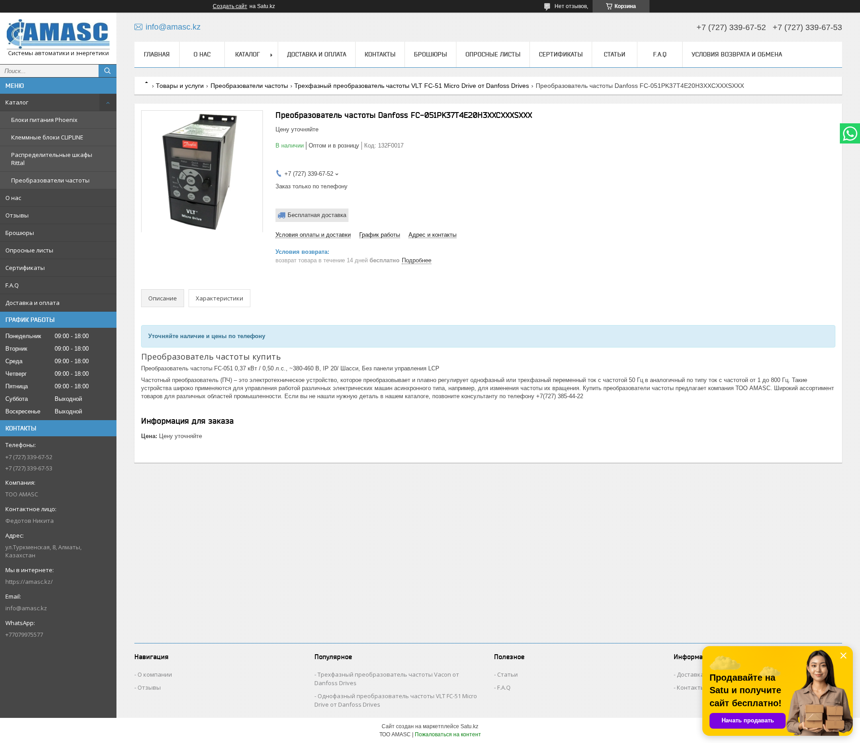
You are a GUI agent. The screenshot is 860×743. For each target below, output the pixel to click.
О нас (13, 198)
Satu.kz (469, 726)
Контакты (380, 54)
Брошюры (19, 233)
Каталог (16, 102)
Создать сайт (230, 6)
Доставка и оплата (32, 303)
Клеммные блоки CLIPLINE (47, 137)
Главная (157, 54)
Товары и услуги (180, 85)
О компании (155, 674)
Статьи (614, 54)
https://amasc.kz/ (29, 582)
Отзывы (17, 215)
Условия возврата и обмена (737, 54)
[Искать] (107, 71)
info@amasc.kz (26, 608)
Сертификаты (25, 268)
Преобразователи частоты (50, 180)
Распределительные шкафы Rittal (51, 159)
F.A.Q (12, 285)
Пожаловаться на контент (448, 734)
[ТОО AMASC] (58, 34)
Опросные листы (29, 250)
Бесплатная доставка (317, 215)
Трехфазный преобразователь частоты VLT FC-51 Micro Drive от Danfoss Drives (411, 85)
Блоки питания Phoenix (44, 120)
